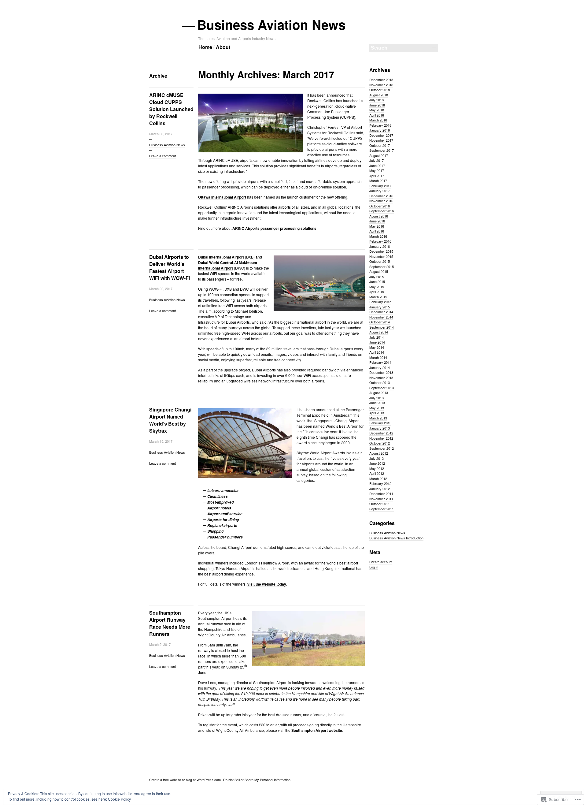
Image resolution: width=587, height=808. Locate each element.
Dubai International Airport (221, 257)
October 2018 (379, 89)
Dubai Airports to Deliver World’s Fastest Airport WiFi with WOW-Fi (169, 267)
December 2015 (381, 251)
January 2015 (379, 306)
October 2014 (379, 321)
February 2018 (380, 125)
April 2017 (376, 175)
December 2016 (381, 195)
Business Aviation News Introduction (396, 537)
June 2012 (377, 463)
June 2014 (377, 342)
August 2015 (378, 271)
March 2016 (378, 236)
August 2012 (378, 453)
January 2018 (379, 130)
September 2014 (381, 327)
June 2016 (377, 220)
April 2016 (376, 231)
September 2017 (381, 150)
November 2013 (381, 377)
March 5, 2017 (160, 644)
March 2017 (378, 180)
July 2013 (376, 397)
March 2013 (378, 417)
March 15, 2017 (160, 441)
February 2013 (380, 422)
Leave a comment (162, 155)
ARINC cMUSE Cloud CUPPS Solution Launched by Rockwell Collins (171, 109)
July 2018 (376, 99)
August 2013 (378, 392)
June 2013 (377, 402)
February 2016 (380, 241)
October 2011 (379, 503)
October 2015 (379, 261)
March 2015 (378, 296)
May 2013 (376, 407)
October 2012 (379, 443)
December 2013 (381, 372)
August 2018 (378, 94)
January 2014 (379, 367)
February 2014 (380, 362)
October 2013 (379, 382)
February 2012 (380, 483)
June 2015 (377, 281)
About (223, 46)
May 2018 (376, 109)
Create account (380, 561)
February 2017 (380, 185)
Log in (373, 566)
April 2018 (376, 115)
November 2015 (381, 256)
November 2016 (381, 200)
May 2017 (376, 170)
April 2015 (376, 291)
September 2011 (381, 508)
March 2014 (378, 357)
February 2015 (380, 301)
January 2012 (379, 488)
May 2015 (376, 286)
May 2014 (376, 347)
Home (205, 46)
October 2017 (379, 145)
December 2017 (381, 135)
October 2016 (379, 205)
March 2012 (378, 478)
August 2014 (378, 332)
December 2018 (381, 79)
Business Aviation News (271, 24)
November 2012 (381, 438)
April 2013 (376, 412)
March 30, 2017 (160, 133)
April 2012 (376, 473)
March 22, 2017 (160, 288)
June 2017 (377, 165)
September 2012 (381, 448)
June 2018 (377, 104)
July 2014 (376, 337)
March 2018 (378, 119)
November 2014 (381, 317)
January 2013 (379, 428)
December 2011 (381, 493)
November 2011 (381, 498)
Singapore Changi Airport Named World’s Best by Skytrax (170, 420)
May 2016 (376, 226)
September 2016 (381, 210)
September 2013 (381, 387)
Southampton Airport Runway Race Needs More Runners (169, 623)
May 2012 (376, 468)
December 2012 (381, 432)
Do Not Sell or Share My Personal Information (256, 779)
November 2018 (381, 84)
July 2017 (376, 160)
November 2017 (381, 140)
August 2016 (378, 216)
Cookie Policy (119, 799)
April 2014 (376, 352)
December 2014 (381, 311)
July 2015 (376, 276)
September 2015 (381, 266)
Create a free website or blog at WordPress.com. (185, 779)
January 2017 (379, 190)
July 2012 (376, 458)
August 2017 (378, 155)
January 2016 (379, 246)
